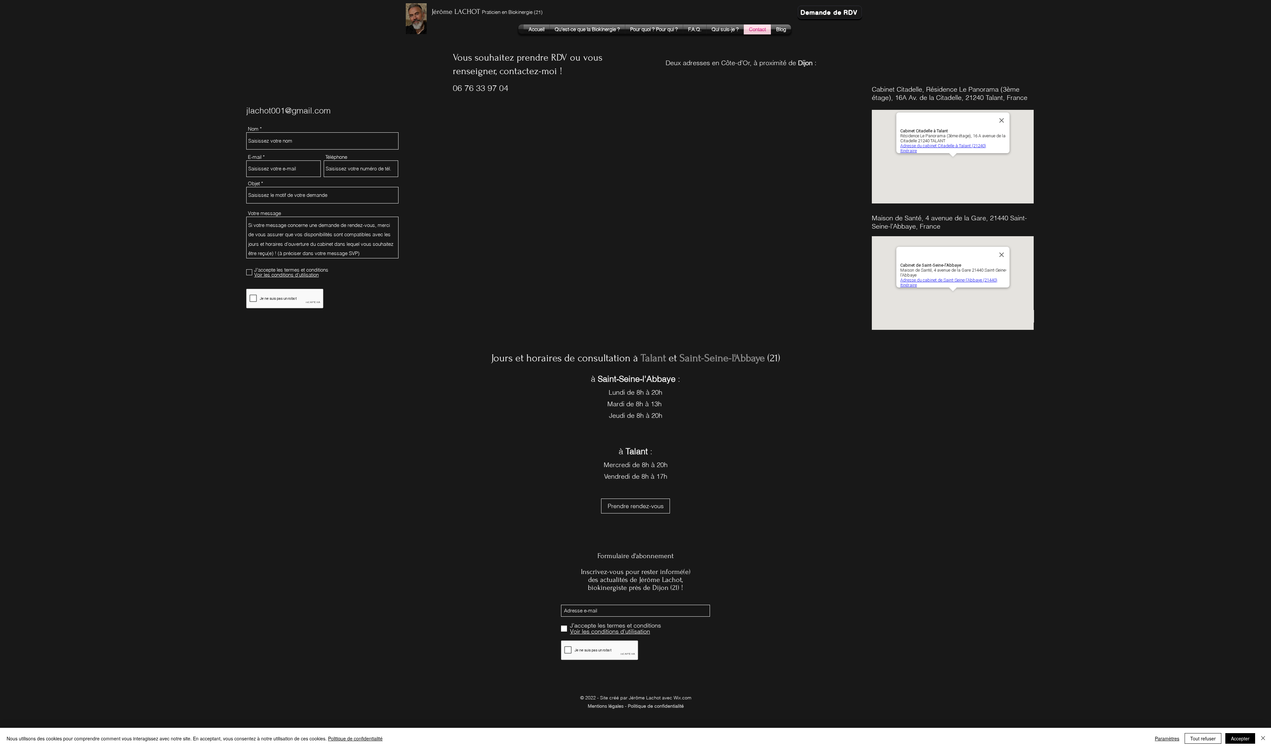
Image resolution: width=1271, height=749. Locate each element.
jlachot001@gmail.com (288, 110)
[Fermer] (1263, 738)
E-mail (254, 156)
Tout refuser (1203, 738)
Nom (253, 128)
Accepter (1240, 738)
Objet (254, 183)
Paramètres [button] (1167, 738)
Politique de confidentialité (355, 738)
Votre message (264, 213)
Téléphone (336, 156)
